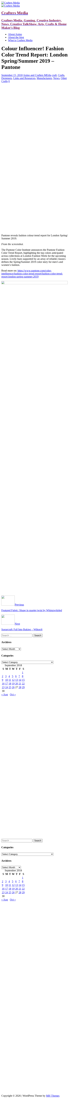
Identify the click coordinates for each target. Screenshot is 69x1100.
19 (13, 683)
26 (13, 687)
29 (23, 687)
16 (3, 683)
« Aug (4, 694)
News (56, 78)
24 (6, 687)
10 (6, 679)
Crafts (61, 75)
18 (10, 683)
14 (20, 679)
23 (3, 687)
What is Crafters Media (20, 40)
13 (16, 679)
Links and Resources (24, 78)
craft (54, 75)
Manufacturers (44, 78)
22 (23, 683)
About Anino (15, 34)
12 (13, 679)
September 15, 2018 (12, 75)
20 (16, 683)
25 (10, 687)
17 (6, 683)
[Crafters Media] (10, 2)
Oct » (13, 694)
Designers (6, 78)
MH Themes (52, 1095)
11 (10, 679)
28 (20, 687)
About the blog (16, 37)
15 (23, 679)
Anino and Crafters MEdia (37, 75)
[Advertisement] (34, 108)
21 (20, 683)
